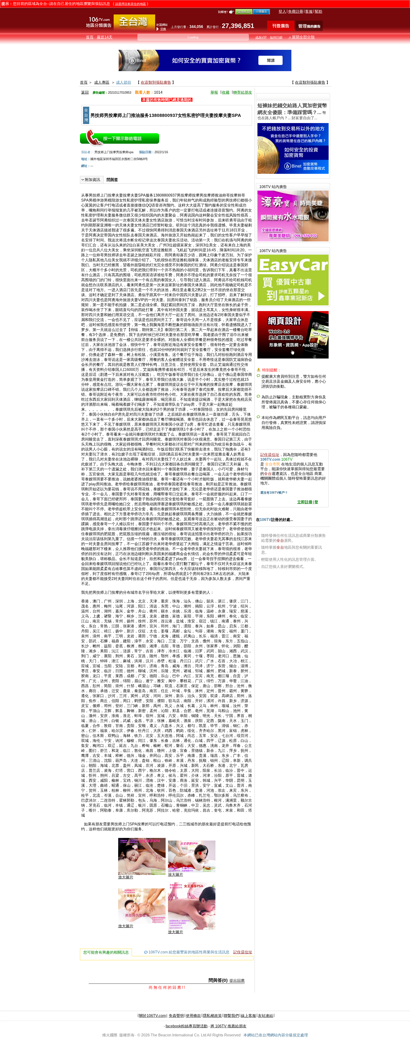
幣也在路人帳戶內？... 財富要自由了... (292, 111)
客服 (309, 11)
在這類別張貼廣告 (156, 82)
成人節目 (123, 82)
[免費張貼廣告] (280, 30)
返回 (85, 92)
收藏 (225, 92)
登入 (282, 11)
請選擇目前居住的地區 (130, 4)
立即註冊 (304, 502)
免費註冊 (295, 11)
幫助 (318, 11)
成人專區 (101, 82)
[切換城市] (134, 30)
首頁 (89, 37)
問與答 (112, 180)
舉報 (214, 92)
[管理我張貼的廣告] (309, 30)
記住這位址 (242, 952)
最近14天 (104, 37)
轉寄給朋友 (242, 92)
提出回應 (237, 981)
